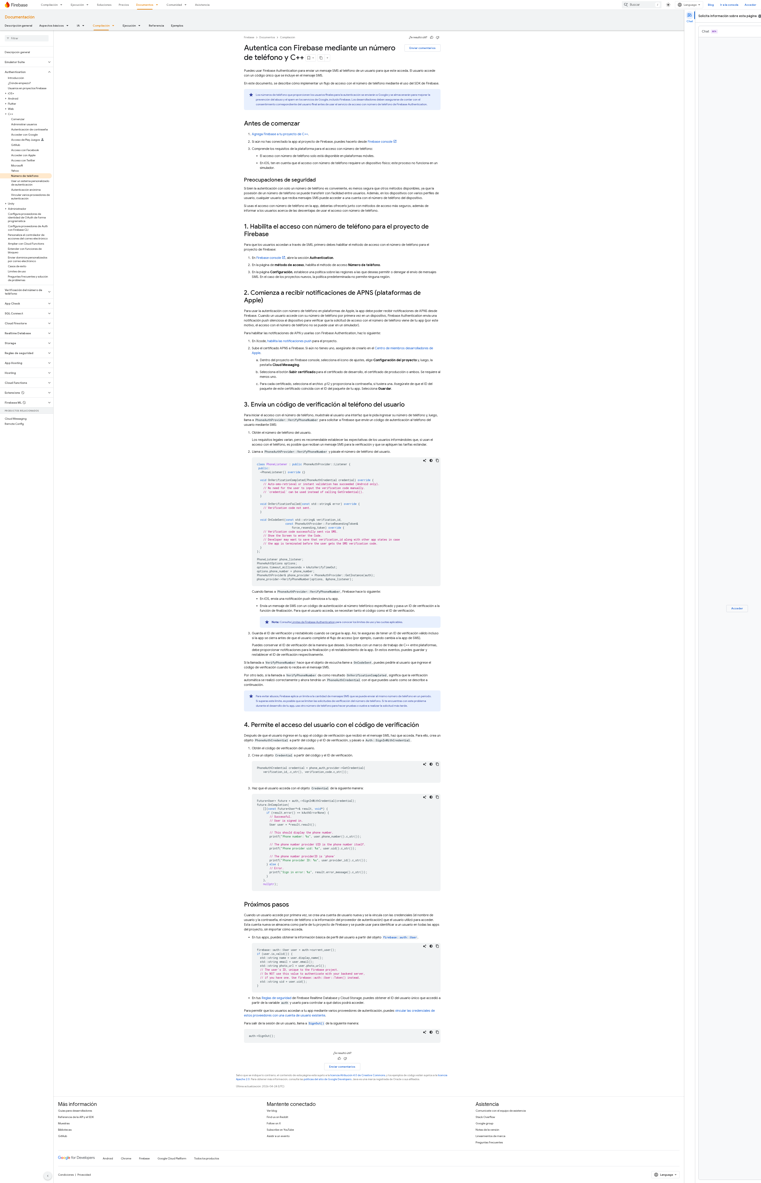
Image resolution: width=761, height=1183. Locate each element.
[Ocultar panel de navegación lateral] (48, 1176)
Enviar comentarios (422, 48)
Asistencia (202, 5)
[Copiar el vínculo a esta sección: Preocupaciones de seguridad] (320, 180)
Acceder (750, 5)
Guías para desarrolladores (75, 1110)
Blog (711, 5)
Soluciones (104, 5)
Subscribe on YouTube (280, 1129)
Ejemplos (177, 25)
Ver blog (272, 1110)
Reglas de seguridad (276, 998)
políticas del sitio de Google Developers (327, 1079)
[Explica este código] (425, 460)
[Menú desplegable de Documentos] (158, 5)
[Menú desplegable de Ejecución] (88, 5)
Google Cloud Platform (172, 1158)
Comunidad (174, 5)
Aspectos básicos (51, 25)
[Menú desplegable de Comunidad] (186, 5)
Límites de (313, 622)
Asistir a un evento (278, 1136)
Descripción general (18, 25)
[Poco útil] (438, 37)
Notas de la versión (487, 1129)
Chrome (126, 1158)
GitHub (62, 1136)
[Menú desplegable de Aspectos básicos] (68, 25)
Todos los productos (206, 1158)
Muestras (64, 1123)
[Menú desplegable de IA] (84, 25)
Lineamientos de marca (490, 1136)
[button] (23, 62)
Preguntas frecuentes (489, 1142)
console (380, 142)
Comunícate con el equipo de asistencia (501, 1110)
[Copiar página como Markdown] (321, 58)
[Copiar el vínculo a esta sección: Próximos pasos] (293, 905)
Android (108, 1158)
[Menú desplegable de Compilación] (62, 5)
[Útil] (432, 37)
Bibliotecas (65, 1129)
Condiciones (66, 1174)
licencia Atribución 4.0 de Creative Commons (357, 1075)
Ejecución (77, 5)
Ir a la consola (729, 5)
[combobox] (642, 4)
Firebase (249, 37)
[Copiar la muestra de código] (437, 460)
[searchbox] (27, 38)
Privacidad (84, 1174)
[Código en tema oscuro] (431, 460)
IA (78, 25)
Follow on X (274, 1123)
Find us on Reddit (277, 1117)
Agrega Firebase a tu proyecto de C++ (280, 134)
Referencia (156, 25)
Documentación (19, 17)
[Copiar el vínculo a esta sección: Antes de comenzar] (304, 124)
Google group (484, 1123)
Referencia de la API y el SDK (76, 1117)
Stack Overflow (485, 1117)
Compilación (49, 5)
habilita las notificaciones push (289, 341)
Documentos (144, 5)
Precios (124, 5)
